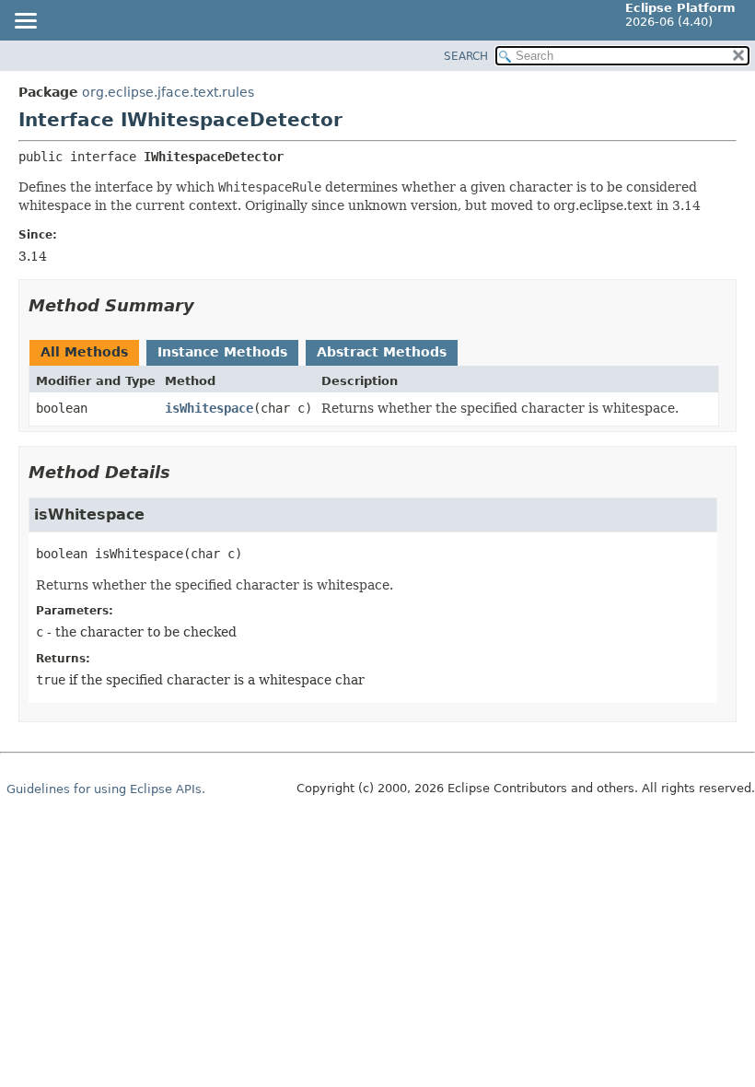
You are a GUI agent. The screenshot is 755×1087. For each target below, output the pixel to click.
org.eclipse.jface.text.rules (168, 92)
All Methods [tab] (84, 352)
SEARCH (466, 56)
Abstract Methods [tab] (382, 352)
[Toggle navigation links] (25, 22)
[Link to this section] (207, 305)
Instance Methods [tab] (222, 352)
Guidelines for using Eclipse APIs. (105, 789)
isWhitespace (209, 408)
